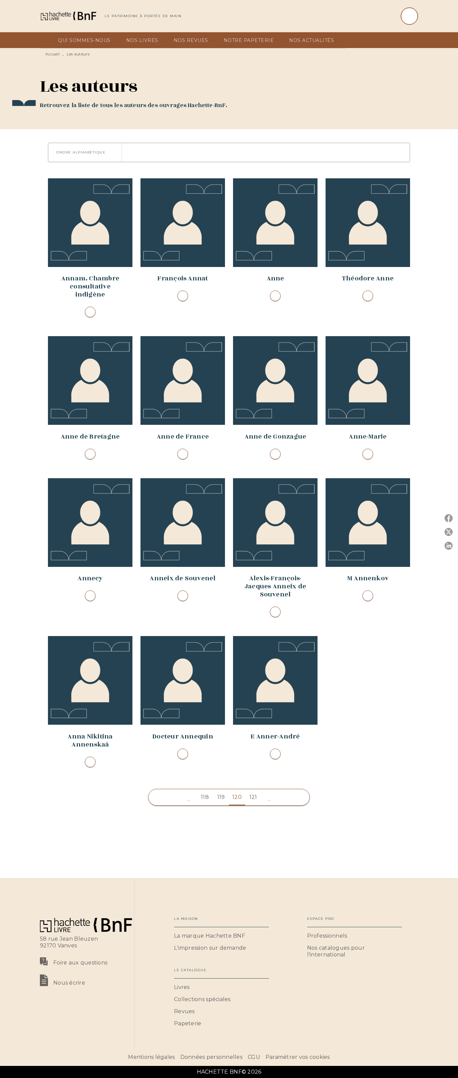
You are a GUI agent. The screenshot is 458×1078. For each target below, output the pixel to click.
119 (221, 797)
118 (205, 797)
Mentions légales (151, 1057)
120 (237, 797)
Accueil (52, 53)
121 (253, 797)
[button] (85, 152)
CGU (254, 1057)
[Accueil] (68, 16)
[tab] (47, 40)
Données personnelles (211, 1057)
